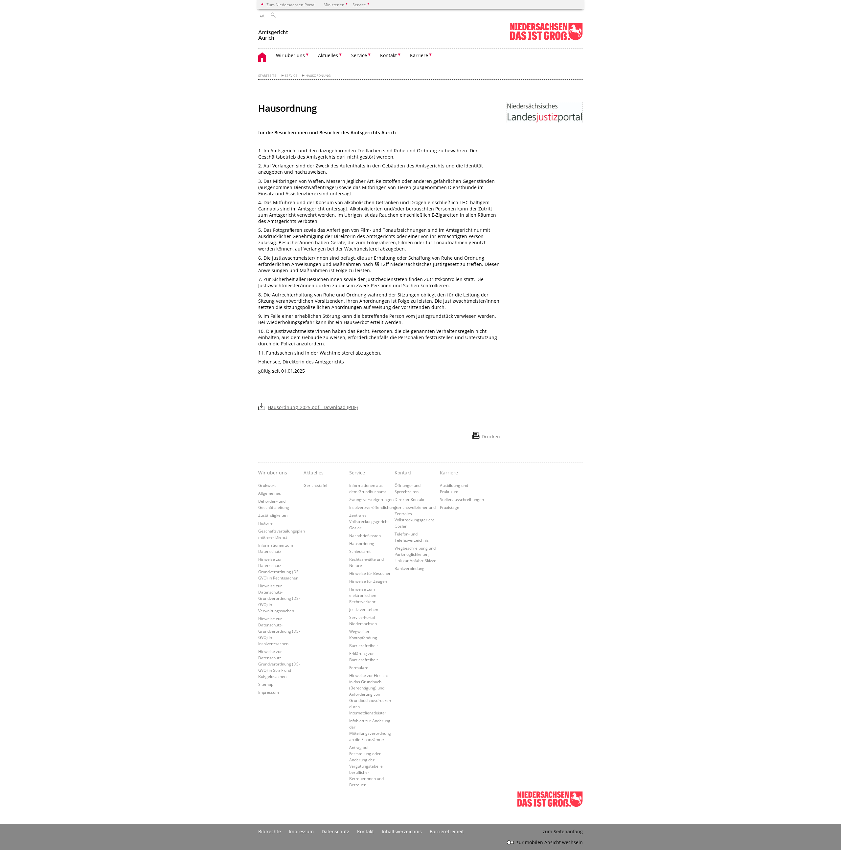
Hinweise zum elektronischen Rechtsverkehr (362, 595)
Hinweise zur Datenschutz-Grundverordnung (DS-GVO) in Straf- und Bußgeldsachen (279, 664)
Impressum (268, 692)
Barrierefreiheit (363, 645)
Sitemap (265, 684)
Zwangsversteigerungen (371, 499)
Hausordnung (318, 76)
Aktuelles (314, 472)
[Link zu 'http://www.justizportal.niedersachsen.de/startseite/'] (545, 112)
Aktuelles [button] (328, 55)
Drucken (491, 436)
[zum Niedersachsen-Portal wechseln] (546, 39)
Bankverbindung (409, 568)
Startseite (267, 76)
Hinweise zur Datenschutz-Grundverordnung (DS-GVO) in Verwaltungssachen (279, 598)
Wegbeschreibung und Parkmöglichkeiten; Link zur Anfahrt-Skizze (415, 554)
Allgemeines (269, 493)
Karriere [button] (419, 55)
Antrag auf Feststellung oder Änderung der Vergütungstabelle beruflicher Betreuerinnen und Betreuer (366, 766)
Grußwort (267, 485)
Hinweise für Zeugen (368, 581)
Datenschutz (335, 831)
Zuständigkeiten (272, 515)
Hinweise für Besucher (370, 573)
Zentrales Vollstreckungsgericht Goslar (369, 521)
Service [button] (359, 55)
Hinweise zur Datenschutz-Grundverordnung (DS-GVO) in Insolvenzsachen (279, 631)
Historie (265, 523)
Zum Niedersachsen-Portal (290, 4)
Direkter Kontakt (409, 499)
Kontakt (403, 472)
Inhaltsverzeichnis (402, 831)
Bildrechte (269, 831)
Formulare (358, 667)
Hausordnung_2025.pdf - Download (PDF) (313, 407)
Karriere (449, 472)
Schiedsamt (360, 551)
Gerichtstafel (315, 485)
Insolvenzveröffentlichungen (375, 507)
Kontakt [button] (388, 55)
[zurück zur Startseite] (273, 32)
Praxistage (449, 507)
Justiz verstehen (363, 609)
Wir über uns (272, 472)
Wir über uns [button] (290, 55)
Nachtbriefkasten (365, 535)
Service (291, 76)
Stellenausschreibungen (462, 499)
